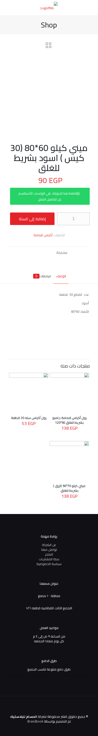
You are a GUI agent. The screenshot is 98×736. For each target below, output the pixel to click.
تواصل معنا (49, 549)
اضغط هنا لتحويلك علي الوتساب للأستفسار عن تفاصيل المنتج (47, 196)
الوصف (61, 276)
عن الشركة (49, 545)
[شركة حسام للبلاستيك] (49, 7)
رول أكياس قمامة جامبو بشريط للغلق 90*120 (69, 420)
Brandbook (35, 721)
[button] (49, 199)
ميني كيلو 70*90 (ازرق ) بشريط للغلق (69, 488)
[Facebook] (29, 728)
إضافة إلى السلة (32, 218)
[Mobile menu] (9, 7)
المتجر (49, 554)
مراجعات (43, 276)
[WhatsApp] (36, 728)
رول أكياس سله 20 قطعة (28, 418)
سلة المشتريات (49, 559)
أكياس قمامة (43, 235)
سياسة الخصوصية (49, 564)
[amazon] (16, 728)
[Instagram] (22, 728)
